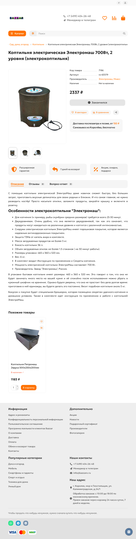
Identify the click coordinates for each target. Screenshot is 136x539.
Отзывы (36, 184)
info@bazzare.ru (82, 473)
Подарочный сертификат (84, 424)
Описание (17, 184)
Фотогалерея (77, 433)
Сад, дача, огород (19, 44)
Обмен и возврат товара (21, 446)
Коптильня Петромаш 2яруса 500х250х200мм (25, 366)
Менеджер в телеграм (81, 20)
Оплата (12, 442)
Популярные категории (25, 458)
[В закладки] (41, 321)
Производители (78, 428)
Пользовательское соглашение (25, 424)
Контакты (13, 451)
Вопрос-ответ (60, 184)
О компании (14, 433)
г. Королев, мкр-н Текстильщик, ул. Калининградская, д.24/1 (92, 488)
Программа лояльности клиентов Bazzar (30, 428)
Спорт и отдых (16, 477)
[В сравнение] (41, 327)
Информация (17, 409)
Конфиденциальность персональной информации (35, 419)
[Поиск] (124, 33)
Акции (73, 415)
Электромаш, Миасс (109, 79)
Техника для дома (18, 482)
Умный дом (14, 486)
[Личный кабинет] (125, 3)
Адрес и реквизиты (19, 415)
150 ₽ (116, 123)
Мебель (12, 468)
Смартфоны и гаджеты (21, 473)
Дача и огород (16, 464)
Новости (74, 419)
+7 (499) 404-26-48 (79, 16)
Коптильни (38, 44)
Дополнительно (81, 409)
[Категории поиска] (32, 33)
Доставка (13, 437)
